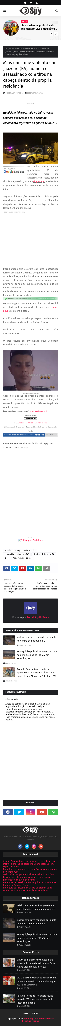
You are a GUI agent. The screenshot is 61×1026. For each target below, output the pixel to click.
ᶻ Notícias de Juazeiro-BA (43, 554)
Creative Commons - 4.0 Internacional (33, 423)
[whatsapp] (53, 812)
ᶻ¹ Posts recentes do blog (21, 558)
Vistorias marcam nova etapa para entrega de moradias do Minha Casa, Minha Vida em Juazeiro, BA (36, 963)
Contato (35, 1013)
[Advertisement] (30, 236)
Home (25, 1013)
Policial (21, 49)
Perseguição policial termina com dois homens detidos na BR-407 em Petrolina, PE (37, 655)
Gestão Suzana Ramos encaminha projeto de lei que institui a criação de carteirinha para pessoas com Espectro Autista (29, 864)
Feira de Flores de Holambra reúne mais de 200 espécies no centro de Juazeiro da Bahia (35, 999)
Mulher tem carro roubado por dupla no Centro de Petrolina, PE (36, 639)
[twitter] (31, 2)
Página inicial (11, 49)
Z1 (6, 558)
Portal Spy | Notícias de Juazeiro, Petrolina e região (38, 1019)
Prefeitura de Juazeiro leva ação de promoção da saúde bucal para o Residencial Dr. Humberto (27, 889)
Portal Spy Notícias (14, 93)
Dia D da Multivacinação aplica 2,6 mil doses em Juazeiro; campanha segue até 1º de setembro (36, 981)
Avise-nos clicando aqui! (38, 411)
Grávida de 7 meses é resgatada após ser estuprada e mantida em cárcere (36, 907)
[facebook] (25, 2)
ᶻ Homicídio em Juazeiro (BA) (17, 554)
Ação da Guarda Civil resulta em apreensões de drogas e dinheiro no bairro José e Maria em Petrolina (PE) (36, 673)
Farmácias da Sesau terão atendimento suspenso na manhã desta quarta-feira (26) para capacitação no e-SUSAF (38, 27)
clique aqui (39, 181)
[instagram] (36, 2)
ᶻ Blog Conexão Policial (25, 550)
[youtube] (42, 812)
